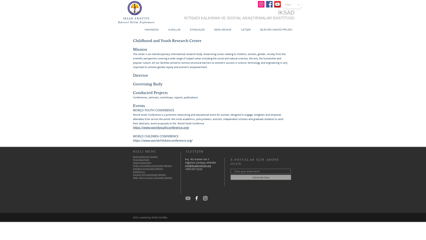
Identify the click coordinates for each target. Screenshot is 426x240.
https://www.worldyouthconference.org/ (161, 128)
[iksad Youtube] (188, 198)
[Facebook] (269, 4)
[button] (152, 29)
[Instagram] (261, 4)
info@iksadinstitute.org (198, 165)
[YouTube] (277, 4)
